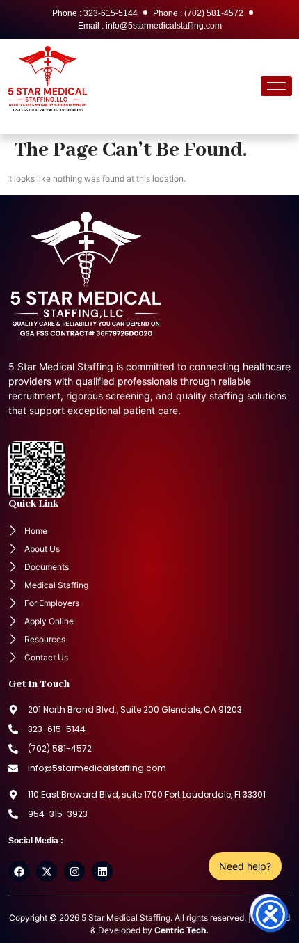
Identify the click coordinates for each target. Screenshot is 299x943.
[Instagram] (74, 871)
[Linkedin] (102, 871)
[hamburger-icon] (276, 86)
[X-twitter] (46, 871)
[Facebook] (18, 871)
